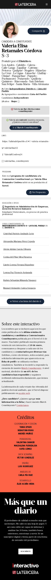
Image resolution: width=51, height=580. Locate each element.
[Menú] (46, 4)
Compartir (37, 31)
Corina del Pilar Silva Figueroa (17, 257)
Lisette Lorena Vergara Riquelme (18, 265)
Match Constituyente (31, 368)
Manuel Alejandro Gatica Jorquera (19, 288)
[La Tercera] (25, 4)
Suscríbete (26, 551)
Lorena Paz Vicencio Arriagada (17, 273)
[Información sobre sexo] (18, 101)
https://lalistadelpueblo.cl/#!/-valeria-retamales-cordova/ (25, 141)
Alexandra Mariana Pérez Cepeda (19, 241)
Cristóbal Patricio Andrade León (18, 234)
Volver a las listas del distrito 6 (26, 301)
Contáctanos (22, 405)
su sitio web (24, 393)
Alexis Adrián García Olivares (17, 249)
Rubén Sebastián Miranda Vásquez (19, 280)
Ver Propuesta (39, 192)
